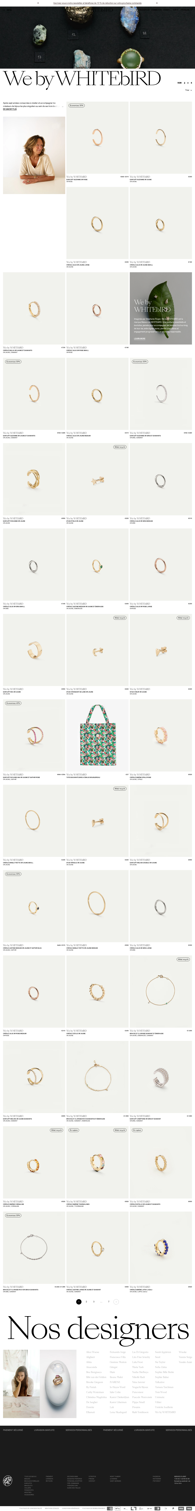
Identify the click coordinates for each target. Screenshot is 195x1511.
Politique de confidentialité (31, 1508)
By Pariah (91, 1387)
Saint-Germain (115, 1481)
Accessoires (29, 1495)
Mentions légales (52, 1508)
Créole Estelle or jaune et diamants (145, 1204)
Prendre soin (72, 1486)
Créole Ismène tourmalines (77, 1204)
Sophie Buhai (162, 1377)
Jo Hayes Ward (117, 1387)
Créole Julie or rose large (141, 607)
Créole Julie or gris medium (141, 521)
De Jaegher (92, 1402)
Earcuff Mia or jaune (12, 692)
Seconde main (72, 1476)
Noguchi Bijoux (140, 1387)
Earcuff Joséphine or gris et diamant (145, 1119)
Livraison (49, 1479)
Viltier (158, 1402)
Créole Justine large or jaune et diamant (83, 1290)
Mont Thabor (115, 1476)
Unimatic (160, 1397)
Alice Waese (92, 1352)
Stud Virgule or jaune (75, 863)
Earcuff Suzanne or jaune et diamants (19, 436)
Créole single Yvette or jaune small (18, 863)
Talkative (160, 1382)
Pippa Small (138, 1402)
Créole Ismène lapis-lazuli (141, 1290)
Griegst (113, 1367)
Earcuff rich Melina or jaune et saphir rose (21, 777)
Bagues (27, 1479)
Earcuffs (28, 1483)
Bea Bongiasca (94, 1372)
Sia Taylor (160, 1362)
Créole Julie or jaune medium (78, 436)
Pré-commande (73, 1483)
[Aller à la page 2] (116, 1301)
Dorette (90, 1407)
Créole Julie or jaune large (77, 265)
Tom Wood (161, 1392)
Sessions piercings (74, 1479)
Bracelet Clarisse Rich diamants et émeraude (85, 1119)
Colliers (27, 1488)
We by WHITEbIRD (165, 1412)
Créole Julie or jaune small (141, 265)
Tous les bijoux (30, 1476)
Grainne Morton (118, 1362)
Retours (49, 1481)
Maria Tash (138, 1367)
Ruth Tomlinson (140, 1412)
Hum (112, 1372)
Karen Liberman (118, 1402)
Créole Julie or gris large (141, 948)
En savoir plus (10, 109)
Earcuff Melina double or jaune (143, 863)
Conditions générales (70, 1508)
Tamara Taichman (164, 1387)
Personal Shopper (74, 1481)
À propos (92, 1476)
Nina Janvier (138, 1382)
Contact (92, 1481)
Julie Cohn (115, 1392)
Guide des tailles (73, 1488)
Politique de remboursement (93, 1508)
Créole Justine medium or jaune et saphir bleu (22, 948)
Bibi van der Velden (96, 1377)
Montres (27, 1492)
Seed (157, 1357)
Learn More (139, 339)
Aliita (89, 1362)
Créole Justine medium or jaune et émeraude (84, 607)
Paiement (49, 1476)
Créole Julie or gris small (14, 607)
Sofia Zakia (161, 1367)
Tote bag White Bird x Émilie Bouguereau (83, 777)
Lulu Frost (137, 1362)
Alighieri (90, 1357)
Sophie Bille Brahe (164, 1372)
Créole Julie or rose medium (15, 1034)
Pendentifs (29, 1490)
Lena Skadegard (118, 1412)
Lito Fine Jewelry (141, 1357)
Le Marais (113, 1479)
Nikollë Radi (138, 1377)
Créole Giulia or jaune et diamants (17, 350)
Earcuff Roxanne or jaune (14, 521)
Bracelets (28, 1486)
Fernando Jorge (118, 1352)
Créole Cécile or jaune (75, 1034)
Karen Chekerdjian (119, 1397)
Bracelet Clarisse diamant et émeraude (146, 1034)
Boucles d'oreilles (31, 1481)
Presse (91, 1479)
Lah (112, 1407)
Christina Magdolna (96, 1397)
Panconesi (137, 1392)
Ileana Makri (116, 1377)
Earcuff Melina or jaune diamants (17, 1119)
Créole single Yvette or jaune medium (82, 948)
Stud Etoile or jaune (74, 521)
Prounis (136, 1407)
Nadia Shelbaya (140, 1372)
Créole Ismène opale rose (140, 777)
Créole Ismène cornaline (13, 1204)
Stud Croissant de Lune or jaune (79, 692)
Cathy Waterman (95, 1392)
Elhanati (90, 1412)
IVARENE (115, 1382)
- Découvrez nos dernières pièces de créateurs (97, 3)
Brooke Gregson (94, 1382)
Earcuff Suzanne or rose (76, 180)
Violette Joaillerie (164, 1407)
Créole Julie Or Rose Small (77, 350)
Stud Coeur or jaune (138, 692)
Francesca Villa (118, 1357)
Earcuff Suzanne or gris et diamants (145, 436)
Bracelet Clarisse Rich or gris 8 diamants (20, 1290)
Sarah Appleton (163, 1352)
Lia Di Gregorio (140, 1352)
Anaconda (91, 1367)
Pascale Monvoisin (142, 1397)
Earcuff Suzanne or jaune (141, 180)
